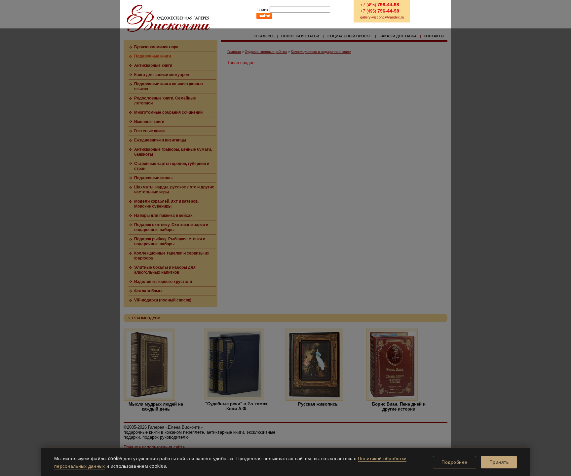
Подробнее (454, 462)
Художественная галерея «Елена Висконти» (168, 18)
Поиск (262, 9)
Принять (499, 462)
